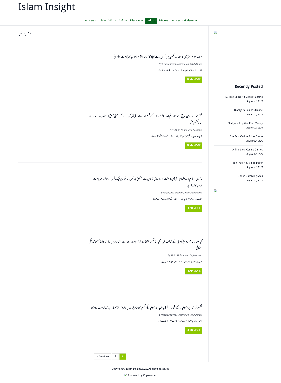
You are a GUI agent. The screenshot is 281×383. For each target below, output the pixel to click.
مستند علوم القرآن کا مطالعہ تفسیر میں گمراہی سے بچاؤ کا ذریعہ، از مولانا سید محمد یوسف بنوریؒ (158, 57)
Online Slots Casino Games (247, 150)
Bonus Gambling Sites (250, 176)
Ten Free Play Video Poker (248, 163)
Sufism (123, 21)
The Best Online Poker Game (246, 137)
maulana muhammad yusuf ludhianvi (183, 193)
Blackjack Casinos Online (248, 110)
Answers (89, 21)
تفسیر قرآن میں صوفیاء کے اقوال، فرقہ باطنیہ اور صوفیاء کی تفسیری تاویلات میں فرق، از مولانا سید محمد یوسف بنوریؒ (146, 307)
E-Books (163, 21)
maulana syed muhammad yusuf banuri (182, 64)
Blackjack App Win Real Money (245, 123)
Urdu (149, 21)
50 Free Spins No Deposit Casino (244, 97)
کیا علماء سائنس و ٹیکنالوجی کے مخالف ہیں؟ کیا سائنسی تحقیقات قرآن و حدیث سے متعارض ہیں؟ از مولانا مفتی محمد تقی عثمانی (145, 245)
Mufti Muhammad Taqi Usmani (186, 256)
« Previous (103, 356)
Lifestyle (135, 21)
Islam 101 (106, 21)
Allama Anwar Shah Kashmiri (187, 130)
